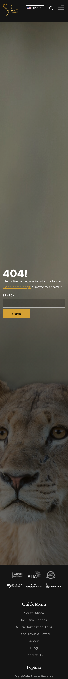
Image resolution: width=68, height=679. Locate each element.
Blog (34, 648)
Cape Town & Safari (34, 634)
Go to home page (17, 287)
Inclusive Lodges (34, 620)
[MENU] (60, 8)
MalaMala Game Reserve (34, 676)
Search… (10, 296)
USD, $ (37, 8)
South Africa (34, 613)
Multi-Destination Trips (34, 627)
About (34, 641)
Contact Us (34, 655)
